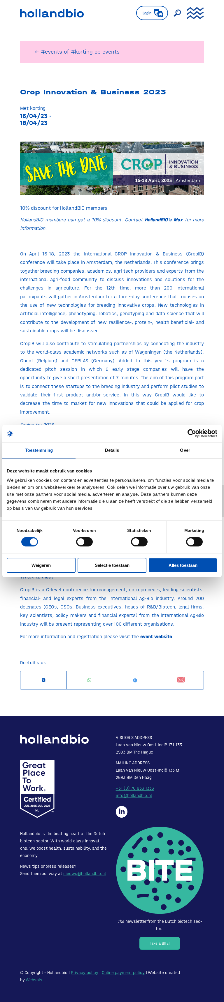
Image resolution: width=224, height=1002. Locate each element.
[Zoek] (174, 13)
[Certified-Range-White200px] (37, 789)
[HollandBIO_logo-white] (54, 739)
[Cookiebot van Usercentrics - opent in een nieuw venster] (191, 433)
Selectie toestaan (112, 565)
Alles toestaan (183, 565)
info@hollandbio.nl (134, 795)
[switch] (84, 541)
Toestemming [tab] (39, 450)
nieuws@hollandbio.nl (84, 873)
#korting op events (95, 51)
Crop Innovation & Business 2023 (93, 92)
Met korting (33, 108)
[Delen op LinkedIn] (135, 680)
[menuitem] (149, 13)
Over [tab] (185, 450)
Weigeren (41, 565)
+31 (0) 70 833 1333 (135, 788)
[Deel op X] (43, 680)
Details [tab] (112, 450)
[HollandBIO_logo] (52, 13)
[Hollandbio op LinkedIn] (121, 812)
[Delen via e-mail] (181, 680)
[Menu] (192, 13)
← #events (48, 51)
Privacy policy (84, 972)
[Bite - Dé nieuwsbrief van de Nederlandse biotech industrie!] (160, 870)
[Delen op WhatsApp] (89, 680)
